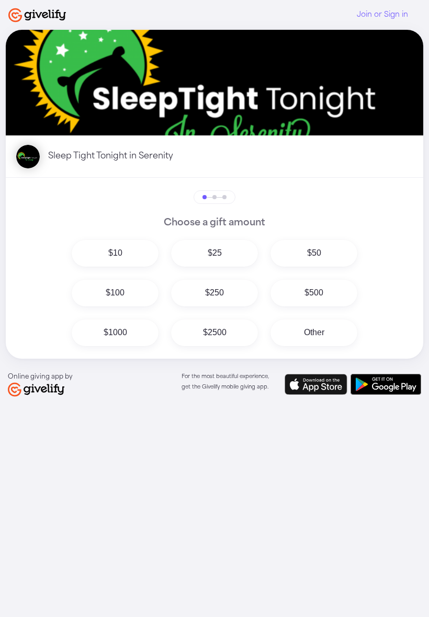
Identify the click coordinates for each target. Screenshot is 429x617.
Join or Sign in (382, 14)
